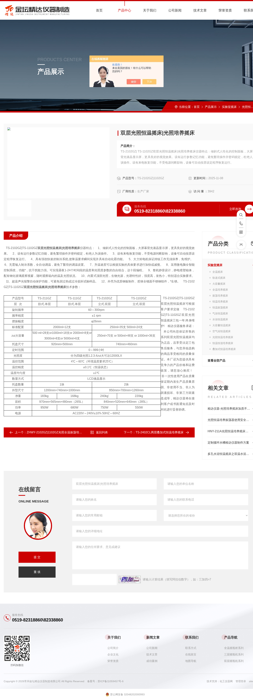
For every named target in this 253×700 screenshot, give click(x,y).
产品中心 (124, 10)
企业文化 (113, 654)
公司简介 (113, 647)
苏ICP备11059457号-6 (111, 681)
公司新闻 (175, 10)
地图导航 (190, 660)
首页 (99, 10)
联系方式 (190, 647)
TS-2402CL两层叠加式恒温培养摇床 (160, 432)
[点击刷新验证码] (130, 579)
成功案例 (151, 660)
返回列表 (102, 432)
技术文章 (200, 10)
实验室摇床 (229, 106)
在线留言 (190, 654)
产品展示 (211, 106)
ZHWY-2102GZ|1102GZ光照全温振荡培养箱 (56, 432)
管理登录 (241, 681)
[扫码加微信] (241, 232)
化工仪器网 (228, 681)
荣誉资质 (225, 10)
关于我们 (149, 10)
